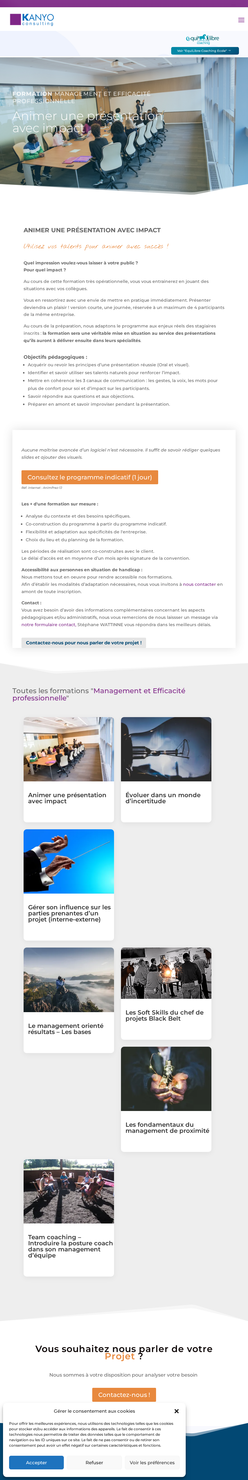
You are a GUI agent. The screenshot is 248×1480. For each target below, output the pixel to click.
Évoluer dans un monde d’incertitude (163, 798)
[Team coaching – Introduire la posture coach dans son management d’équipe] (69, 1191)
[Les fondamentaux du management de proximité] (166, 1079)
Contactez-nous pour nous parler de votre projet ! (84, 643)
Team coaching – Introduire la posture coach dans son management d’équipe (70, 1246)
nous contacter (199, 584)
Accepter (36, 1462)
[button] (177, 1411)
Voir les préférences (152, 1462)
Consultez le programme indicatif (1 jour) (90, 477)
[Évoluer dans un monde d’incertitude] (166, 749)
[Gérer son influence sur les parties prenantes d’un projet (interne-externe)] (69, 861)
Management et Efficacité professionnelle (98, 694)
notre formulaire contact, (48, 624)
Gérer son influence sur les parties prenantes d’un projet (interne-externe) (69, 913)
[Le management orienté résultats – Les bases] (69, 980)
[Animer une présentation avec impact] (69, 749)
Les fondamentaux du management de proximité (167, 1127)
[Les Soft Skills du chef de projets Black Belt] (166, 973)
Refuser (94, 1462)
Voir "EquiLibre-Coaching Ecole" (202, 51)
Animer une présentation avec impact (67, 798)
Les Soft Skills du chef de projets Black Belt (165, 1015)
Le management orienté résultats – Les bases (65, 1028)
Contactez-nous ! (124, 1394)
